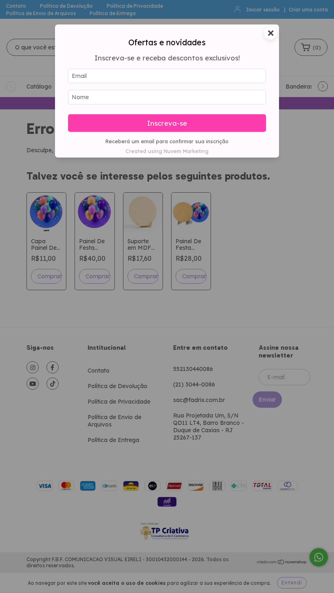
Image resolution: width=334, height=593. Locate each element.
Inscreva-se (167, 123)
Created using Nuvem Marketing (167, 151)
